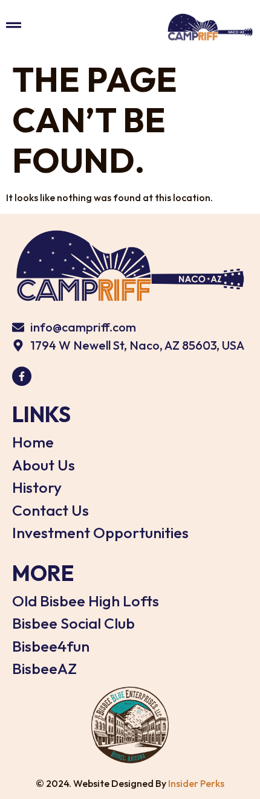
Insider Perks (196, 783)
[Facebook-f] (21, 376)
